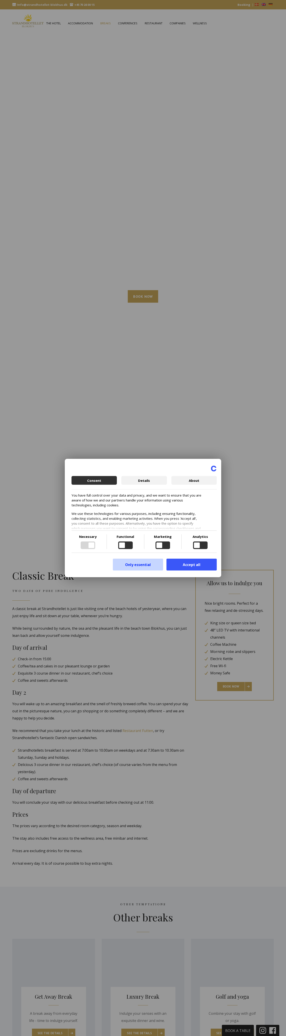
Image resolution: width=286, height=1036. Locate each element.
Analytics (200, 536)
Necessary (88, 536)
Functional (125, 536)
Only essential (138, 564)
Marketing (163, 536)
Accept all (191, 564)
